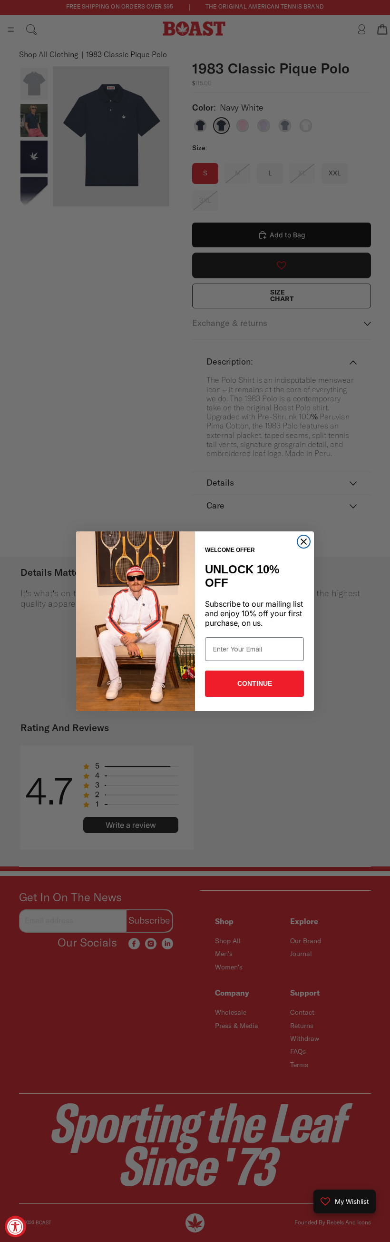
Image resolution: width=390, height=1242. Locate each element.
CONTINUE (254, 683)
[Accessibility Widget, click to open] (15, 1226)
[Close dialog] (303, 541)
